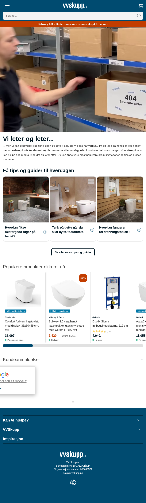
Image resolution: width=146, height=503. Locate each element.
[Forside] (75, 5)
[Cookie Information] (73, 483)
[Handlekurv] (141, 5)
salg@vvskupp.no (73, 473)
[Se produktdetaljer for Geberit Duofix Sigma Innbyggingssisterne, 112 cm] (111, 293)
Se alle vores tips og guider (73, 252)
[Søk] (139, 15)
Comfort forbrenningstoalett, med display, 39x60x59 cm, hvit (22, 325)
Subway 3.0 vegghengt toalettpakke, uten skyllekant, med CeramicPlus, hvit (67, 325)
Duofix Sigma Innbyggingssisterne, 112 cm (110, 323)
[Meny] (7, 5)
